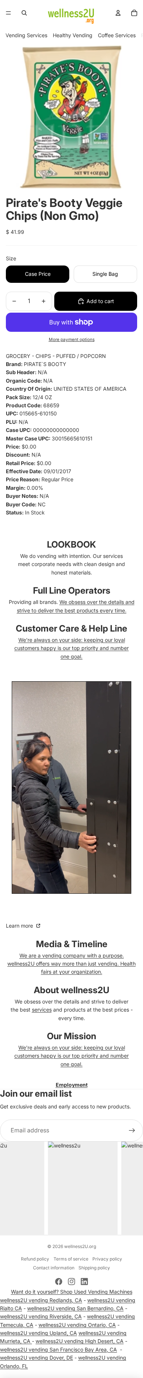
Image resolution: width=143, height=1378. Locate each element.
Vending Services (26, 35)
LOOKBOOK (71, 544)
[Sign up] (132, 1130)
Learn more (20, 925)
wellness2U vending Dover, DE (36, 1357)
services (42, 1009)
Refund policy (35, 1259)
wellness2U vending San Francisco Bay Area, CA (58, 1349)
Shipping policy (94, 1267)
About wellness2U (71, 990)
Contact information (53, 1267)
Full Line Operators (71, 590)
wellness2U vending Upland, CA (38, 1333)
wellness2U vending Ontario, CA (77, 1325)
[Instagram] (71, 1281)
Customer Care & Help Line (71, 628)
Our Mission (71, 1036)
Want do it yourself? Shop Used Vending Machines (71, 1292)
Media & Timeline (71, 944)
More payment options (72, 339)
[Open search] (24, 13)
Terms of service (71, 1259)
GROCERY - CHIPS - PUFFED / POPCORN (56, 356)
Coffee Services (117, 35)
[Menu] (8, 12)
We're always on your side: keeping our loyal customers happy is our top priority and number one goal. (71, 648)
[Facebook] (58, 1281)
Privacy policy (107, 1259)
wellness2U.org (80, 1246)
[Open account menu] (118, 13)
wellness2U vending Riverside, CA (41, 1316)
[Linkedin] (84, 1281)
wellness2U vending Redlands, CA (41, 1300)
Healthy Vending (72, 35)
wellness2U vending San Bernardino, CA (75, 1308)
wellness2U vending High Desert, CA (80, 1341)
